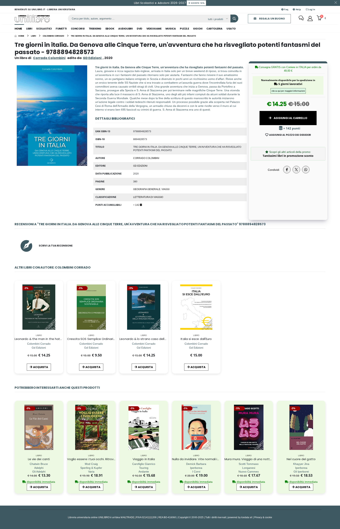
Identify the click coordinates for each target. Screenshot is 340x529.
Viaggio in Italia (144, 459)
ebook (109, 28)
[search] (234, 18)
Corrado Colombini (49, 58)
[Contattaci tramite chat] (301, 18)
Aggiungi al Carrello (290, 118)
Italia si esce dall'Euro (196, 339)
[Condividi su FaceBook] (287, 169)
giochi (197, 28)
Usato (231, 28)
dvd (139, 28)
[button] (321, 18)
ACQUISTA (40, 367)
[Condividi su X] (296, 169)
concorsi (78, 28)
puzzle (184, 28)
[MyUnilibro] (310, 18)
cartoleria (214, 28)
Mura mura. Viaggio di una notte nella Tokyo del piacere (266, 459)
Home (18, 28)
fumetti (61, 28)
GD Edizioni (140, 165)
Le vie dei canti (39, 459)
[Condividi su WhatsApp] (306, 169)
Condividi (273, 170)
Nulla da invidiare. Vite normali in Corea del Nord (207, 459)
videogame (154, 28)
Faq (286, 9)
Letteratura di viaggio (148, 196)
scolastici (44, 28)
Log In (311, 9)
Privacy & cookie (263, 517)
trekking (95, 28)
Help (298, 9)
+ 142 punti (291, 128)
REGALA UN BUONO (272, 18)
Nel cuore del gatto (301, 459)
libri (29, 28)
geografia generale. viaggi (151, 189)
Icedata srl (246, 517)
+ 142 (136, 204)
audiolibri (125, 28)
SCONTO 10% (197, 3)
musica (170, 28)
